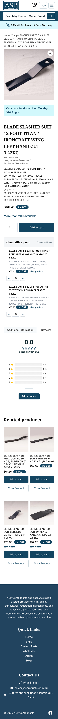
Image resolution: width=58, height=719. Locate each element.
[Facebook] (50, 713)
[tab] (20, 330)
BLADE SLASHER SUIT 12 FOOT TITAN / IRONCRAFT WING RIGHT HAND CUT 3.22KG (29, 254)
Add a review (29, 396)
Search (51, 16)
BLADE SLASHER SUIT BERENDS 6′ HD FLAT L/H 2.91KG (42, 458)
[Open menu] (51, 5)
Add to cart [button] (16, 479)
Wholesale (29, 651)
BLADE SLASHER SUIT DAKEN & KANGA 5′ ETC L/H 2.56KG (41, 533)
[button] (50, 53)
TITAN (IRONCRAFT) (22, 160)
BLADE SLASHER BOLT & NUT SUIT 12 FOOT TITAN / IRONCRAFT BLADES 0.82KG (28, 290)
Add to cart (37, 227)
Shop (29, 641)
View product (36, 271)
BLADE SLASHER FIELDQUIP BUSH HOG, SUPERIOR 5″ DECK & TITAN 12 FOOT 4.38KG (15, 461)
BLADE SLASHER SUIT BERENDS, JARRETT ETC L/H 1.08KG (14, 533)
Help (29, 660)
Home (29, 636)
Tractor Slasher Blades (18, 163)
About (29, 655)
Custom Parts (29, 646)
